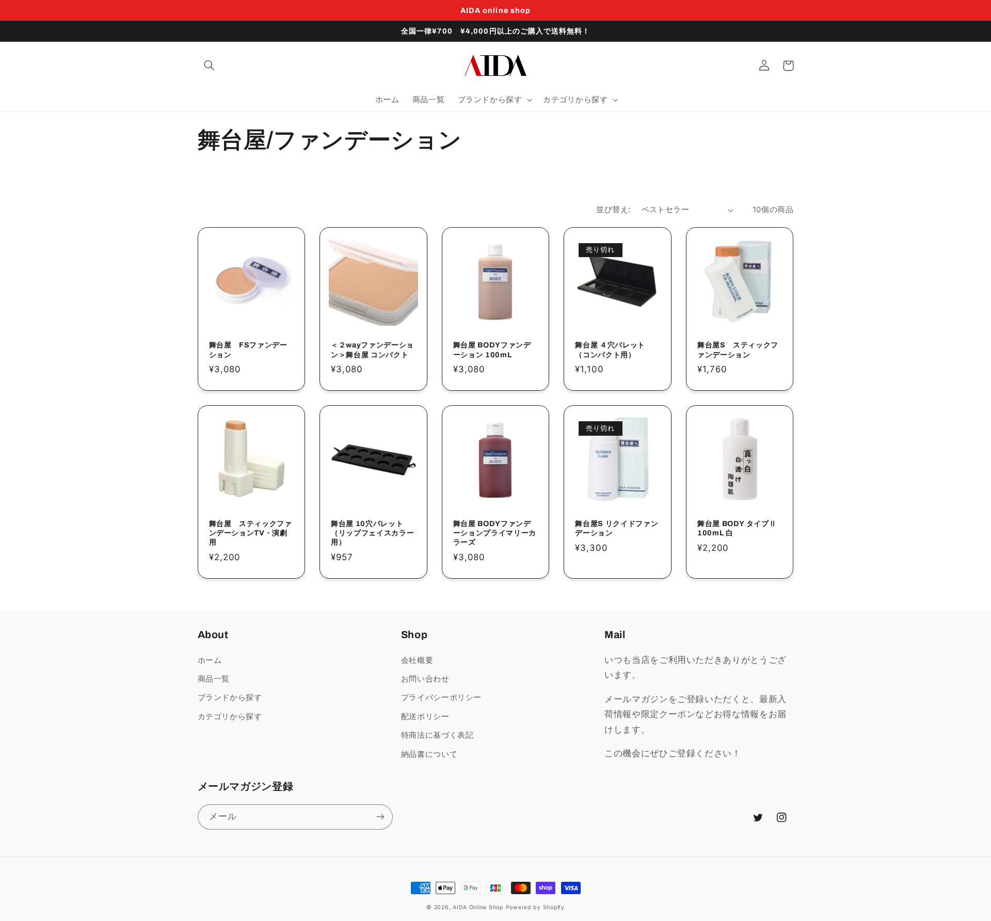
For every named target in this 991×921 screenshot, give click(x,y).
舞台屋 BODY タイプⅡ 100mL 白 (737, 528)
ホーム (210, 660)
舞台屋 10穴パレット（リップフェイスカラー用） (372, 533)
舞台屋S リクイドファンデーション (616, 528)
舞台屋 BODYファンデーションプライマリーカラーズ (494, 533)
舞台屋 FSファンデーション (248, 349)
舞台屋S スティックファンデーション (737, 349)
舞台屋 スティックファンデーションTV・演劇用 (250, 533)
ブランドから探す (230, 697)
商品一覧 (214, 679)
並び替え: (613, 209)
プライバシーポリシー (441, 697)
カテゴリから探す (230, 716)
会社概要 (417, 660)
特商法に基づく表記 (437, 735)
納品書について (429, 754)
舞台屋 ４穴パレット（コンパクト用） (610, 349)
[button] (209, 65)
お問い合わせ (425, 679)
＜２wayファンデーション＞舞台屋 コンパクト (372, 349)
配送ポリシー (425, 716)
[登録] (380, 817)
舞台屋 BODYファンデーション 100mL (492, 349)
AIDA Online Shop (478, 907)
